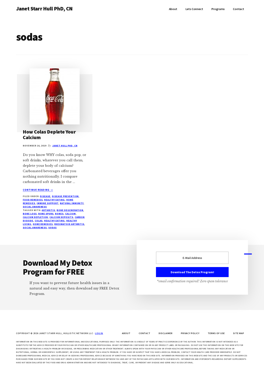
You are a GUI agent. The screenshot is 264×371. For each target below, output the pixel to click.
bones (59, 213)
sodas (52, 227)
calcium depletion (35, 217)
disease (45, 196)
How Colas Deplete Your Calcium (49, 134)
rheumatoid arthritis (69, 224)
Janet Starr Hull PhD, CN (44, 8)
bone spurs (46, 213)
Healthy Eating (54, 199)
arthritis (48, 210)
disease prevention (65, 196)
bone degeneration (70, 210)
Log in (99, 333)
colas (39, 220)
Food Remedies (33, 199)
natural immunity (71, 203)
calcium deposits (61, 217)
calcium (70, 213)
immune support (47, 203)
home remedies (43, 224)
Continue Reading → (38, 190)
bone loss (30, 213)
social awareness (35, 206)
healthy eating (54, 220)
